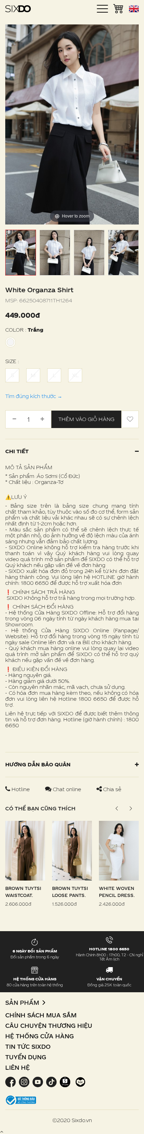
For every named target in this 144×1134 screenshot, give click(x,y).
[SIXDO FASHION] (18, 8)
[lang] (134, 8)
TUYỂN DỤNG (25, 1057)
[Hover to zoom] (72, 124)
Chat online (66, 789)
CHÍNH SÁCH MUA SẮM (41, 1015)
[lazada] (79, 1081)
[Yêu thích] (130, 419)
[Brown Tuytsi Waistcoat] (25, 850)
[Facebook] (11, 1081)
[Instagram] (24, 1081)
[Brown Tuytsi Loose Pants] (72, 850)
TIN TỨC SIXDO (28, 1046)
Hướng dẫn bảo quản (38, 764)
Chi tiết (17, 451)
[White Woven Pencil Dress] (119, 850)
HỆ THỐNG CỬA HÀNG (39, 1036)
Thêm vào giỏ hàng (86, 419)
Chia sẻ (111, 789)
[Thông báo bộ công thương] (21, 1100)
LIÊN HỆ (17, 1067)
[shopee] (65, 1081)
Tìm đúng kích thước (33, 396)
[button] (130, 808)
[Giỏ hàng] (118, 8)
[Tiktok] (51, 1081)
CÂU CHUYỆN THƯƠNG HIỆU (48, 1025)
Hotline (20, 789)
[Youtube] (37, 1081)
